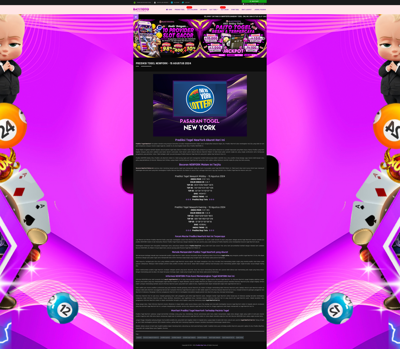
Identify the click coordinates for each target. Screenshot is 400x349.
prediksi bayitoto (165, 337)
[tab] (198, 55)
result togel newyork (214, 337)
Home (170, 10)
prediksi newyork (176, 337)
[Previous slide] (136, 38)
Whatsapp (255, 1)
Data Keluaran (192, 10)
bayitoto (139, 337)
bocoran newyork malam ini (151, 337)
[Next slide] (263, 38)
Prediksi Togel (180, 10)
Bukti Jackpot (247, 10)
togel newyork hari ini (228, 337)
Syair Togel (235, 10)
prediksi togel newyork (189, 337)
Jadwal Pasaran (260, 10)
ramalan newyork (202, 337)
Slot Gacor (225, 10)
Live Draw (203, 10)
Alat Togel (213, 10)
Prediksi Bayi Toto (201, 345)
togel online (239, 337)
